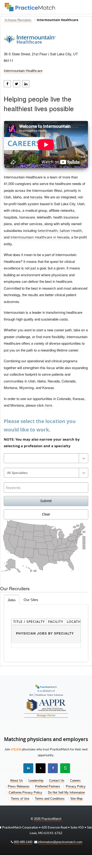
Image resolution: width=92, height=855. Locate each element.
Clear (46, 514)
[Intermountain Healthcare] (30, 38)
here (48, 405)
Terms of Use (20, 798)
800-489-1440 (23, 842)
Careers (75, 780)
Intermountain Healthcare (23, 71)
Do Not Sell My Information (66, 792)
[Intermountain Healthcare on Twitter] (16, 83)
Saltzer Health (70, 230)
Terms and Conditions (50, 798)
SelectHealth (48, 230)
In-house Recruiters (18, 20)
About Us (16, 780)
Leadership (36, 780)
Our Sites (31, 600)
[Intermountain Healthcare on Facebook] (7, 83)
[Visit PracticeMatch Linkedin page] (28, 768)
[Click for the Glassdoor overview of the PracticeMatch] (65, 768)
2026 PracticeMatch (47, 819)
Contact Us (56, 780)
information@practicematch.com (60, 842)
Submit (46, 501)
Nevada (36, 197)
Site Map (76, 798)
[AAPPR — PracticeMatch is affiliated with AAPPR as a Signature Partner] (46, 706)
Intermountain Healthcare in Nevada (39, 237)
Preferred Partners (47, 786)
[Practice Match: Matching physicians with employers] (30, 6)
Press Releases (18, 786)
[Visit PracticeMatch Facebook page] (53, 768)
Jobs (12, 600)
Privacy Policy (76, 786)
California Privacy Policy (25, 792)
